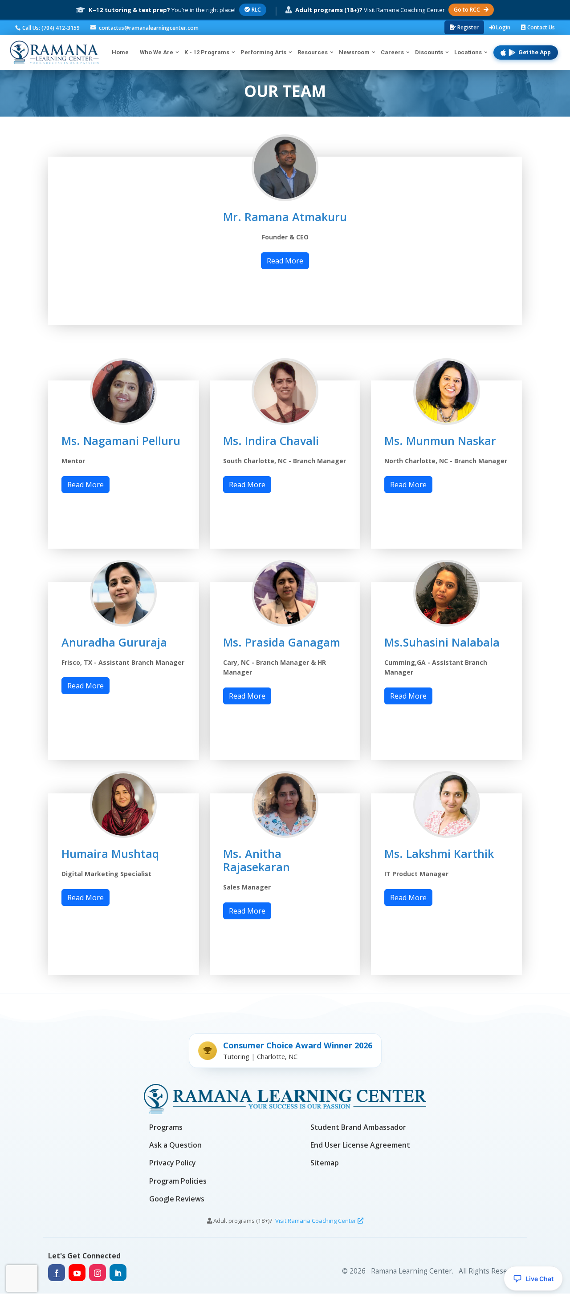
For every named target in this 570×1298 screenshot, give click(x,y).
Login (502, 27)
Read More (285, 261)
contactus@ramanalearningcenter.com (148, 28)
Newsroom (354, 52)
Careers (392, 52)
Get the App (534, 52)
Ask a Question (175, 1145)
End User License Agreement (360, 1145)
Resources (312, 52)
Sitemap (324, 1163)
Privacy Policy (172, 1163)
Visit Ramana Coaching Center (316, 1221)
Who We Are (156, 52)
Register (467, 27)
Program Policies (178, 1181)
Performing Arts (263, 52)
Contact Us (540, 27)
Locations (468, 52)
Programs (166, 1127)
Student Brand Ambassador (358, 1127)
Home (120, 52)
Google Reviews (176, 1199)
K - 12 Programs (206, 52)
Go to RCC (467, 9)
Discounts (429, 52)
